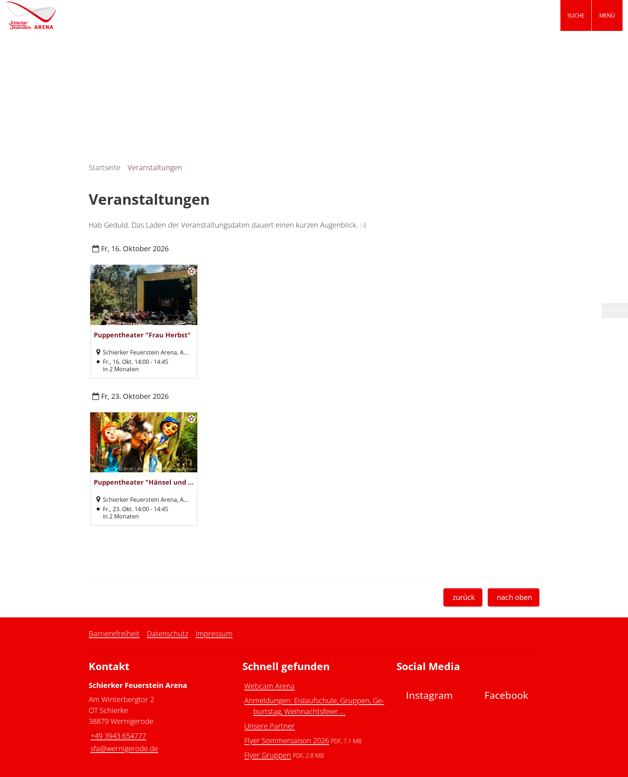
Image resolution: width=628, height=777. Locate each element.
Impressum (214, 633)
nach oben (514, 597)
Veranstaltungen (155, 167)
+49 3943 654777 (117, 736)
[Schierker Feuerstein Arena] (160, 717)
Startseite (104, 167)
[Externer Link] (615, 306)
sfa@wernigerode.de (123, 748)
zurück (463, 597)
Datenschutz (167, 633)
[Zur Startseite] (157, 15)
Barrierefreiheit (114, 633)
